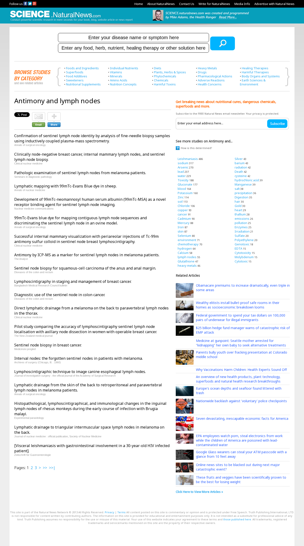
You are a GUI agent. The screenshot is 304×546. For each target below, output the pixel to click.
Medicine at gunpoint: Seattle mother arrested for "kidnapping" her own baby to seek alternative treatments (241, 342)
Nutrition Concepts (123, 84)
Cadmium (184, 218)
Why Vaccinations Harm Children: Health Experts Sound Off (241, 369)
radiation (241, 167)
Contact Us (186, 4)
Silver (239, 159)
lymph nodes (187, 257)
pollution (241, 223)
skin (181, 231)
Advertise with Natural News (274, 4)
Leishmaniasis (188, 159)
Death (239, 171)
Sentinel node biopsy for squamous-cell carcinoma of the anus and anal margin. (85, 268)
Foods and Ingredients (82, 68)
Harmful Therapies (255, 72)
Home (138, 4)
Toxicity (183, 180)
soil (180, 201)
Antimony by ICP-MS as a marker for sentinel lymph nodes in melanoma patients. (86, 254)
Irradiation (242, 231)
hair (237, 201)
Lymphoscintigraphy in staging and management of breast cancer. (72, 281)
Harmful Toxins (165, 84)
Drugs (202, 72)
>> (45, 467)
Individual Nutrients (124, 68)
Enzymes (241, 227)
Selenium (184, 235)
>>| (52, 467)
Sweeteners (75, 80)
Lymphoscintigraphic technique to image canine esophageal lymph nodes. (80, 371)
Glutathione (186, 261)
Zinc (181, 197)
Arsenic (183, 167)
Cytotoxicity (243, 253)
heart (238, 210)
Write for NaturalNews (214, 4)
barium (240, 163)
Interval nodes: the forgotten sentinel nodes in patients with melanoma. (78, 358)
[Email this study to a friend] (38, 114)
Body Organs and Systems (261, 76)
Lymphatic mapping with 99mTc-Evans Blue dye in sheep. (65, 186)
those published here (237, 519)
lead (181, 171)
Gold (238, 206)
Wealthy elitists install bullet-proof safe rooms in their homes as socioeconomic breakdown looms (237, 304)
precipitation (243, 193)
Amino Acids (118, 80)
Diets (157, 68)
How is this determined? (196, 148)
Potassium (185, 193)
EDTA (238, 248)
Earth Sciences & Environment (253, 82)
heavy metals (187, 265)
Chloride (184, 206)
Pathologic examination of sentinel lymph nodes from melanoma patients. (80, 172)
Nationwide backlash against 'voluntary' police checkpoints (241, 401)
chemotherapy (188, 244)
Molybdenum (244, 257)
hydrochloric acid (247, 180)
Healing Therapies (255, 68)
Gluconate (185, 184)
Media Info (242, 4)
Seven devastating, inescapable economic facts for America (242, 418)
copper (183, 210)
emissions (242, 218)
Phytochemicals (165, 76)
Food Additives (76, 76)
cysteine (241, 176)
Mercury (184, 223)
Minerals (116, 76)
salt (237, 189)
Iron (181, 227)
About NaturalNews (161, 4)
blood (182, 189)
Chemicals (161, 80)
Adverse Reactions (211, 80)
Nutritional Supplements (83, 84)
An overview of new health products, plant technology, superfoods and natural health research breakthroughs (238, 378)
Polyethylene (244, 240)
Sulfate (240, 235)
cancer (182, 214)
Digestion (241, 197)
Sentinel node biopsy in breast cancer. (47, 345)
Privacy (109, 512)
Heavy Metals (207, 68)
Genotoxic (242, 244)
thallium (240, 214)
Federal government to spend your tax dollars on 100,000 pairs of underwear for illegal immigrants (240, 317)
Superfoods (74, 72)
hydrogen (185, 248)
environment (187, 240)
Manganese (243, 184)
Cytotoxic (241, 261)
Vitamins (116, 72)
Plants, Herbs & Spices (170, 72)
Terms (121, 512)
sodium (183, 163)
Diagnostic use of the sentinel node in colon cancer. (59, 294)
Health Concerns (210, 84)
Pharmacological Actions (215, 76)
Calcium (183, 253)
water (182, 176)
